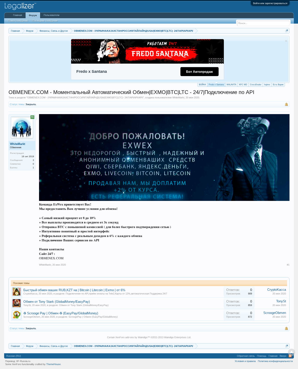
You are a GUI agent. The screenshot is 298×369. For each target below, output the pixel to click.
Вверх (283, 356)
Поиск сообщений (18, 20)
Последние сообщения (45, 20)
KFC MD (243, 85)
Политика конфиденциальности (275, 361)
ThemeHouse (53, 364)
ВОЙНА (202, 85)
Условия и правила (245, 361)
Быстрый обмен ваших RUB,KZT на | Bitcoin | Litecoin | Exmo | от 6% (74, 290)
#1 (288, 264)
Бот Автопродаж (199, 71)
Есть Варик (278, 85)
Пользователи (51, 15)
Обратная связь (246, 356)
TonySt (27, 305)
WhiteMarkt (178, 97)
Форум (33, 15)
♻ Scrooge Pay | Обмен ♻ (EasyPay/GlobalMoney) (60, 313)
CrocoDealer (255, 85)
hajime (267, 85)
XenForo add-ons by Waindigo (131, 337)
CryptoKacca (30, 293)
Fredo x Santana (216, 85)
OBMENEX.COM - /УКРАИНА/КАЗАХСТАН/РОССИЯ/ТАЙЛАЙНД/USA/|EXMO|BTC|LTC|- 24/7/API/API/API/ (85, 97)
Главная (17, 15)
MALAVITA (231, 85)
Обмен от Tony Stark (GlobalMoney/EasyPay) (56, 301)
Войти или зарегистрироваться (270, 3)
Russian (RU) (13, 356)
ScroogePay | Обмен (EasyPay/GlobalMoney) (93, 316)
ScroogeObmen (31, 316)
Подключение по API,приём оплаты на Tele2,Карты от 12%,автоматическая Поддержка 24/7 (116, 293)
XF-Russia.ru (23, 361)
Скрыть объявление (286, 41)
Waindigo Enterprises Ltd (177, 337)
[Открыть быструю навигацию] (286, 30)
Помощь (261, 356)
